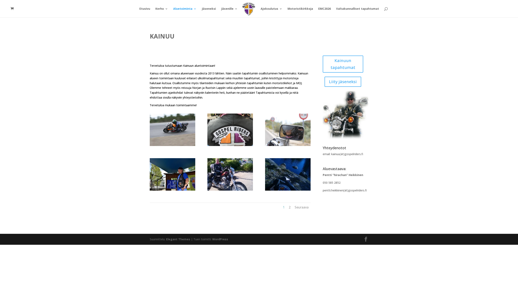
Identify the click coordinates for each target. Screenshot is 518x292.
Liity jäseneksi (343, 81)
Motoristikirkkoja (300, 9)
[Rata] (172, 145)
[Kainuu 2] (230, 189)
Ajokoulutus (269, 9)
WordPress (220, 239)
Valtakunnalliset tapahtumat (357, 9)
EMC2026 (324, 9)
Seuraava (302, 207)
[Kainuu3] (288, 189)
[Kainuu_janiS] (172, 189)
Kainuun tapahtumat (343, 64)
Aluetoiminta (182, 9)
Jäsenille (227, 9)
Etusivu (144, 9)
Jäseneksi (209, 9)
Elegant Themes (178, 239)
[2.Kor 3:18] (288, 145)
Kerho (159, 9)
